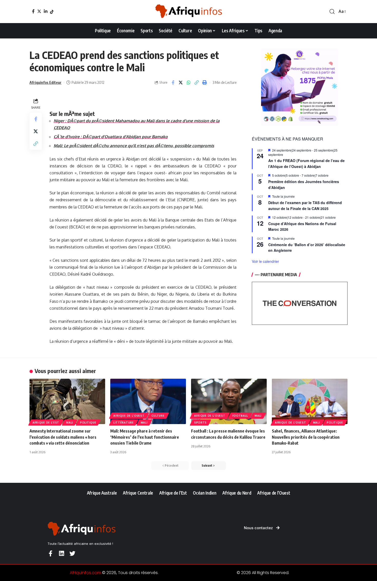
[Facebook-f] (50, 553)
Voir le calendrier (265, 261)
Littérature (123, 422)
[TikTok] (52, 12)
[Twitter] (39, 11)
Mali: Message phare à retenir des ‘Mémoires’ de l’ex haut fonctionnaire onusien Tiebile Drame (144, 436)
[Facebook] (33, 11)
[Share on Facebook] (172, 82)
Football (240, 415)
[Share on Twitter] (180, 82)
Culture (158, 415)
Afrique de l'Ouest (129, 415)
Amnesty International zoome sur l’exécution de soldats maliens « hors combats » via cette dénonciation (62, 436)
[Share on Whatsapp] (188, 82)
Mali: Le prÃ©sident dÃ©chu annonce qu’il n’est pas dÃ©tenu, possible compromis (134, 145)
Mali (69, 422)
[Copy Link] (196, 82)
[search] (332, 11)
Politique (88, 422)
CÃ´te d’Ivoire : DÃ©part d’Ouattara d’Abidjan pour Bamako (111, 136)
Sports (200, 422)
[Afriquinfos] (188, 11)
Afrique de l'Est (46, 422)
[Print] (204, 82)
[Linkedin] (61, 553)
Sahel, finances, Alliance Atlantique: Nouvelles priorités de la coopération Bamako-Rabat (306, 436)
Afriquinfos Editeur (45, 82)
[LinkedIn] (46, 11)
